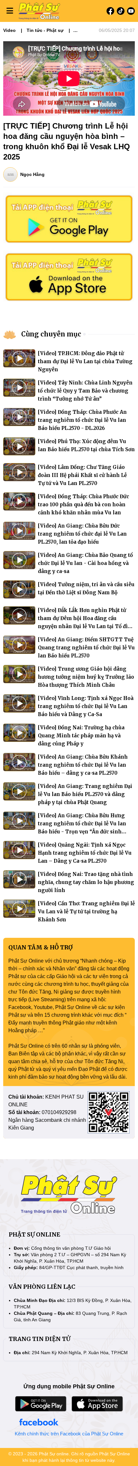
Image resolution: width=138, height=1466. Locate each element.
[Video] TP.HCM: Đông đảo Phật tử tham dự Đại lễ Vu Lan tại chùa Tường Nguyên (85, 361)
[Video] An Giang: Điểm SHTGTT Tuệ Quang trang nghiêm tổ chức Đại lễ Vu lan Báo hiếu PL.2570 (86, 647)
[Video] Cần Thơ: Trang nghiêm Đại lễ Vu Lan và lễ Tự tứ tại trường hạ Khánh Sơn (86, 911)
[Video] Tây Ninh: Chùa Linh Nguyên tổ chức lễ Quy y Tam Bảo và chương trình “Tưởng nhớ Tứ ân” (85, 391)
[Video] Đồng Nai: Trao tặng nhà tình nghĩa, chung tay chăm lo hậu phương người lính (86, 882)
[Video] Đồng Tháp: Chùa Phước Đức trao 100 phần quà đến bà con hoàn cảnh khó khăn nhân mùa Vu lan (83, 504)
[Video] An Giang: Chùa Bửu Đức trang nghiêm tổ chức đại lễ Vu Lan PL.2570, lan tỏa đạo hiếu (82, 534)
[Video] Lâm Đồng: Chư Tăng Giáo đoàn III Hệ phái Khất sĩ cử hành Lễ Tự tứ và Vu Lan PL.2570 (82, 475)
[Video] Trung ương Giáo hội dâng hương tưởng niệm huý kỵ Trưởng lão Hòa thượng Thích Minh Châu (86, 677)
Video (9, 30)
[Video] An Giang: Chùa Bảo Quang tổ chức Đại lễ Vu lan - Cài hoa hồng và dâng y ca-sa (85, 563)
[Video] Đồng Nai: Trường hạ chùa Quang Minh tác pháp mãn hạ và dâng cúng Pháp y (81, 735)
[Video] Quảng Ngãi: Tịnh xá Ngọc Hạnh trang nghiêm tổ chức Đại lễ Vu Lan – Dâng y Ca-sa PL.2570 (85, 853)
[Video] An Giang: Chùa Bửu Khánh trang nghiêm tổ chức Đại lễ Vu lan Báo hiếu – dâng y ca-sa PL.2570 (83, 765)
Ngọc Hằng (32, 174)
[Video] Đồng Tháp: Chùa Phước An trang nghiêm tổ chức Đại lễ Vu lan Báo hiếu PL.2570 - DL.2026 (82, 420)
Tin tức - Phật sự (45, 30)
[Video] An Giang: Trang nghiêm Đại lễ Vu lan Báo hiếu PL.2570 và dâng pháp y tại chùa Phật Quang (85, 794)
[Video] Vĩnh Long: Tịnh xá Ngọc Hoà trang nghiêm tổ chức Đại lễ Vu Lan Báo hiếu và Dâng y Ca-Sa (86, 706)
